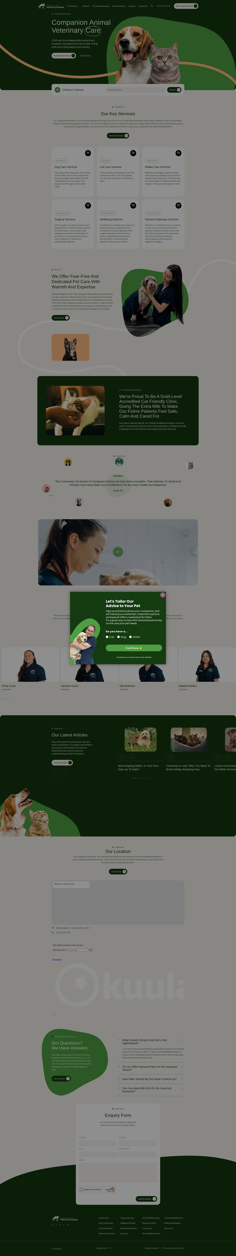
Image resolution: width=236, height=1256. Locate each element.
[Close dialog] (163, 595)
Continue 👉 (134, 647)
